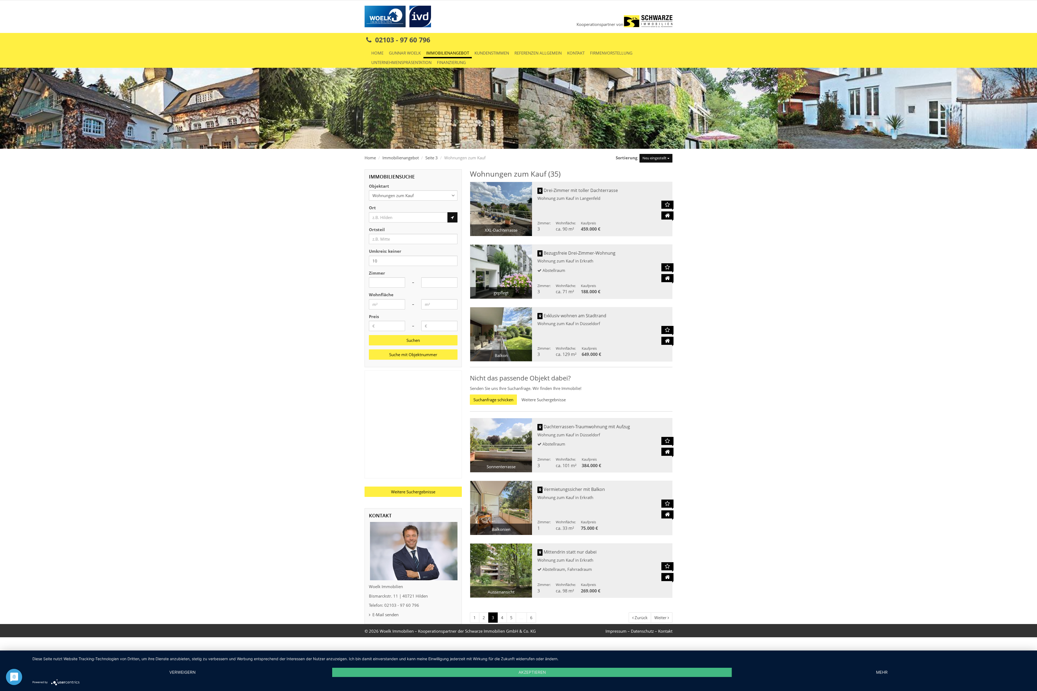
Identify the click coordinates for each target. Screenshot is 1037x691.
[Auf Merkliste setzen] (667, 205)
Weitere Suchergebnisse (543, 399)
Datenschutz (642, 631)
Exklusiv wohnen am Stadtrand (575, 316)
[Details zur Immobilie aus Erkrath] (667, 278)
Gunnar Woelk (405, 53)
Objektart (379, 186)
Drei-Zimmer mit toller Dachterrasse (581, 190)
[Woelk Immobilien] (398, 16)
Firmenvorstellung (611, 53)
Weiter (661, 617)
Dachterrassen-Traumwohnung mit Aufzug (587, 427)
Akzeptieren (532, 672)
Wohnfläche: (566, 223)
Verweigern (182, 672)
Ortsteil (377, 229)
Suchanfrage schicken (493, 399)
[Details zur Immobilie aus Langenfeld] (667, 215)
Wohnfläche (381, 294)
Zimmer (377, 273)
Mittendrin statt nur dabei (570, 552)
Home (377, 53)
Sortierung (627, 157)
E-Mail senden (385, 614)
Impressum (616, 631)
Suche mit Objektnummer (413, 354)
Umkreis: (385, 251)
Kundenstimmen (491, 53)
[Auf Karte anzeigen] (540, 191)
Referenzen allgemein (538, 53)
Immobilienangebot (447, 53)
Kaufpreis (588, 223)
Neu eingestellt (654, 158)
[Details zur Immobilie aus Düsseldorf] (667, 341)
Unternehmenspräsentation (401, 62)
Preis (374, 316)
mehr (882, 672)
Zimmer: (544, 223)
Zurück (641, 617)
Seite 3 (431, 157)
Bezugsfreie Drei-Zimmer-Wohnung (579, 253)
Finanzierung (451, 62)
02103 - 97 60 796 (401, 39)
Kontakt (576, 53)
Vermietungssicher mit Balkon (574, 489)
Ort (372, 207)
